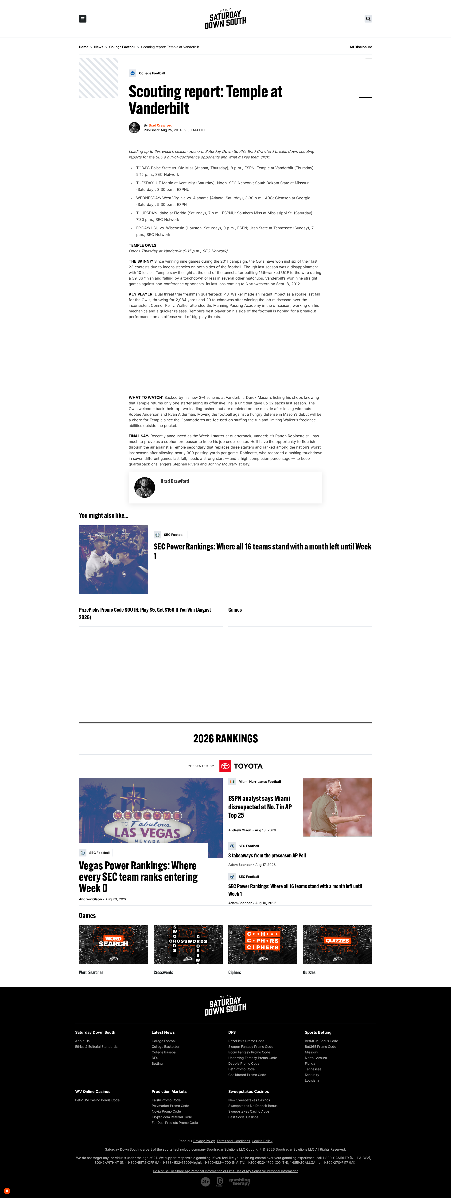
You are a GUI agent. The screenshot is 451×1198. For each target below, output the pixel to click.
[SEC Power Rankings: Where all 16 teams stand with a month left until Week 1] (113, 559)
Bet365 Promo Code (320, 1046)
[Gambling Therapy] (239, 1182)
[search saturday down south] (368, 19)
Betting (157, 1063)
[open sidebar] (82, 19)
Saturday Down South (95, 1032)
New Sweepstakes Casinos (249, 1100)
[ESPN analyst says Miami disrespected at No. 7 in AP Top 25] (337, 807)
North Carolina (316, 1058)
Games (235, 609)
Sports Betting (318, 1032)
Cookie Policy (262, 1141)
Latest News (163, 1032)
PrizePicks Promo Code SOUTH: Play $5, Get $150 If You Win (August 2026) (145, 613)
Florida (310, 1063)
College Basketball (166, 1046)
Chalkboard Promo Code (247, 1075)
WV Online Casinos (92, 1091)
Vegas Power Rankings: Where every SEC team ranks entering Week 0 (138, 877)
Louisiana (312, 1080)
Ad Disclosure (361, 47)
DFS (155, 1058)
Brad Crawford (160, 125)
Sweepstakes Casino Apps (248, 1111)
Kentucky (312, 1075)
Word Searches (91, 972)
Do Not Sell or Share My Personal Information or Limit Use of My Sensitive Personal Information (225, 1171)
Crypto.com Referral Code (172, 1117)
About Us (82, 1041)
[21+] (206, 1181)
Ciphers (234, 972)
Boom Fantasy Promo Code (249, 1052)
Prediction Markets (169, 1091)
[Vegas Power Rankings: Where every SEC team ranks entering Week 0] (151, 818)
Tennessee (313, 1069)
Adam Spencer (240, 865)
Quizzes (309, 972)
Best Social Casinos (243, 1117)
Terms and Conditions (233, 1141)
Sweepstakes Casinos (248, 1091)
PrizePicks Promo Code (246, 1041)
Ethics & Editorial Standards (96, 1046)
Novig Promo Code (166, 1111)
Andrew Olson (90, 899)
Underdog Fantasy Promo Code (252, 1058)
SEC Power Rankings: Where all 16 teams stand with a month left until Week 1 (262, 551)
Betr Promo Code (241, 1069)
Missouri (311, 1052)
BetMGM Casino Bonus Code (97, 1100)
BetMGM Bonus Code (321, 1041)
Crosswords (163, 972)
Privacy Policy (204, 1141)
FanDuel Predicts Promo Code (175, 1123)
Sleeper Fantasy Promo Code (250, 1046)
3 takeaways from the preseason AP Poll (267, 855)
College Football (164, 1041)
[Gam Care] (220, 1181)
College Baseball (164, 1052)
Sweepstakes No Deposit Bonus (252, 1106)
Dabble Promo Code (243, 1063)
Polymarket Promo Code (170, 1106)
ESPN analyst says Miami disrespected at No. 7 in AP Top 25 (260, 806)
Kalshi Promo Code (166, 1100)
